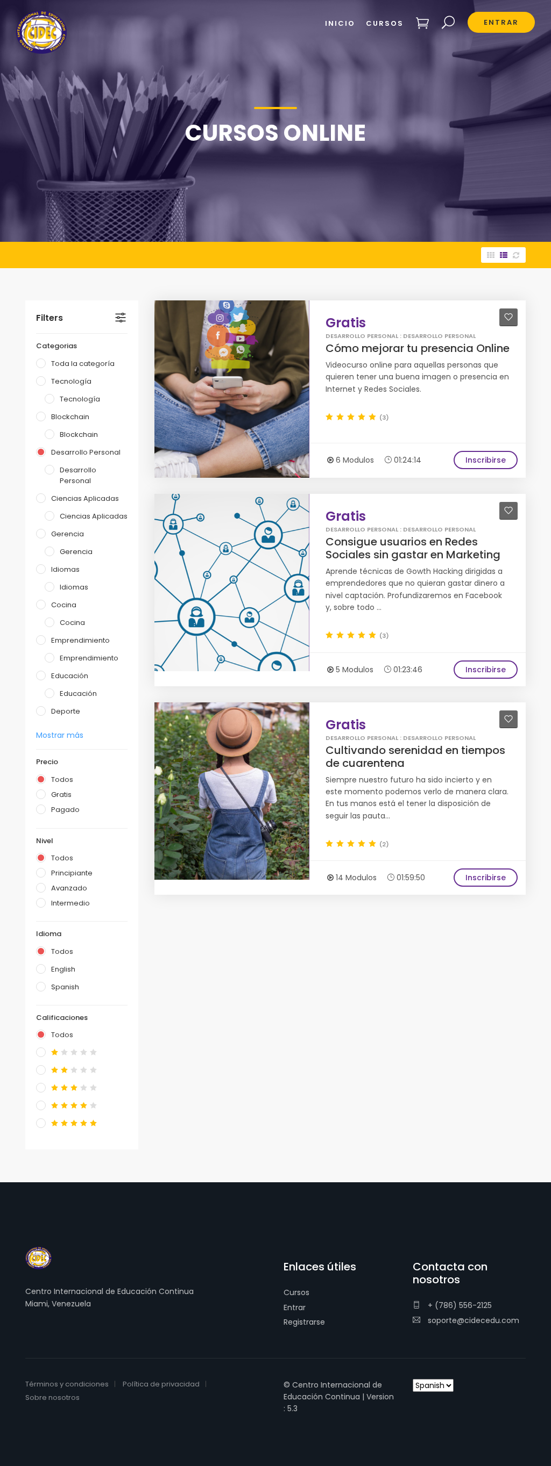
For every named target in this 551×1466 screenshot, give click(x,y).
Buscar (448, 23)
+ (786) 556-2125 (459, 1305)
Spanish (65, 987)
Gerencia (67, 534)
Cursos (296, 1292)
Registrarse (304, 1322)
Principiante (72, 873)
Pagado (65, 809)
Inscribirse (485, 460)
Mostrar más (59, 735)
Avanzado (69, 888)
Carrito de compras (422, 23)
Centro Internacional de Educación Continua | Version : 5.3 (339, 1396)
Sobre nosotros (52, 1397)
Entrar (295, 1307)
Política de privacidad (161, 1384)
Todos (62, 779)
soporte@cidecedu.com (472, 1320)
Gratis (61, 794)
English (63, 969)
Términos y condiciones (67, 1384)
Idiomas (65, 569)
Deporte (65, 711)
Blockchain (70, 417)
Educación (69, 676)
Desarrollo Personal (86, 452)
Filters (49, 318)
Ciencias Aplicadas (85, 498)
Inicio (340, 23)
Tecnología (71, 381)
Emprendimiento (80, 640)
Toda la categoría (83, 363)
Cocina (63, 605)
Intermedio (70, 903)
